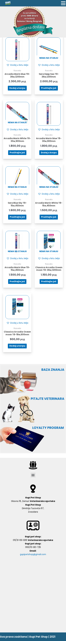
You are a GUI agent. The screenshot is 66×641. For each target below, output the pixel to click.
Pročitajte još (48, 88)
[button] (17, 65)
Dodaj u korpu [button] (17, 88)
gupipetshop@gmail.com (33, 554)
